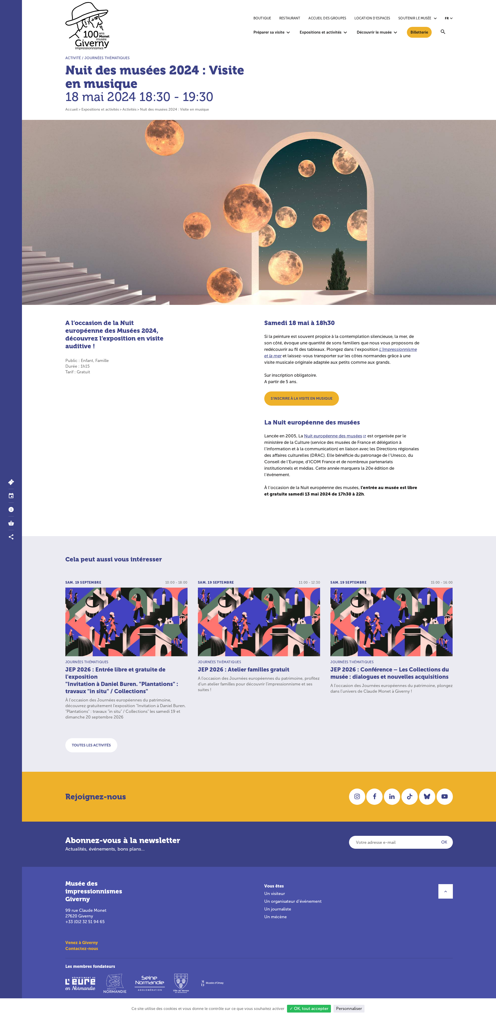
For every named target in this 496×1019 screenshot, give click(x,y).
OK (444, 842)
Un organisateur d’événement (293, 901)
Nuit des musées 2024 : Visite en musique (174, 109)
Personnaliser (349, 1008)
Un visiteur (274, 893)
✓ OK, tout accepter (309, 1008)
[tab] (11, 496)
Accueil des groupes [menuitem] (327, 18)
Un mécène (275, 917)
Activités (129, 109)
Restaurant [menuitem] (289, 18)
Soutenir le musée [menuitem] (414, 18)
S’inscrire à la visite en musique (301, 398)
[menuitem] (443, 32)
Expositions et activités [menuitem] (321, 32)
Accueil (71, 109)
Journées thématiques (107, 58)
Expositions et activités (100, 109)
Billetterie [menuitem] (419, 32)
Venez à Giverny (81, 942)
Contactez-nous (81, 948)
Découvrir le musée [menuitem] (374, 32)
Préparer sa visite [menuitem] (268, 32)
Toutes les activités (91, 745)
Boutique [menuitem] (262, 18)
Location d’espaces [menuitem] (372, 18)
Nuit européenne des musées (333, 436)
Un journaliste (277, 909)
